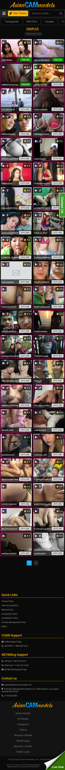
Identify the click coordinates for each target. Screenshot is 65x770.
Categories (23, 724)
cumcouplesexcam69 (43, 257)
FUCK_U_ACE (40, 233)
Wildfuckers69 (8, 134)
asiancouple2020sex (11, 233)
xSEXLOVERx (40, 85)
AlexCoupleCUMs (10, 479)
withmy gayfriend (10, 159)
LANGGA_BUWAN (10, 257)
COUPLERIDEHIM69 (43, 282)
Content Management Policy (14, 622)
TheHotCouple (41, 356)
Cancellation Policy (10, 618)
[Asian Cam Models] (32, 4)
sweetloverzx (8, 455)
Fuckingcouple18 (42, 479)
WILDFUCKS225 (9, 529)
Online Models (23, 713)
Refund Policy (7, 610)
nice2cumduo (40, 331)
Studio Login (23, 751)
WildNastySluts (41, 134)
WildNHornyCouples (11, 405)
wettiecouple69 (9, 553)
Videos (23, 729)
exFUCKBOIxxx (9, 331)
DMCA (4, 626)
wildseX (38, 381)
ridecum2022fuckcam (11, 208)
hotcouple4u (8, 282)
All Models (23, 718)
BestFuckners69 (42, 307)
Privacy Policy (8, 601)
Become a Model (23, 735)
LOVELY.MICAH (9, 504)
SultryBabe (7, 60)
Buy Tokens (20, 13)
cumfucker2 (40, 553)
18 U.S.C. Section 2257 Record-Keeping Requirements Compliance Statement (23, 766)
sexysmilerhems (42, 60)
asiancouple (40, 159)
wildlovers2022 (9, 307)
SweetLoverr (8, 430)
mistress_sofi (40, 455)
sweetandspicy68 (10, 356)
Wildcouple (7, 183)
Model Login (23, 740)
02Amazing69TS (42, 183)
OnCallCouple (8, 109)
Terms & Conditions (10, 605)
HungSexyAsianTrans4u (43, 405)
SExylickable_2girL (11, 381)
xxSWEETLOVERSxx (43, 208)
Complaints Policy (9, 614)
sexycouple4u (40, 109)
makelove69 (40, 430)
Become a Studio (23, 746)
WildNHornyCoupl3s (11, 85)
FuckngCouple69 (42, 529)
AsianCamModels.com (29, 759)
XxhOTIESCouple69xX (43, 504)
